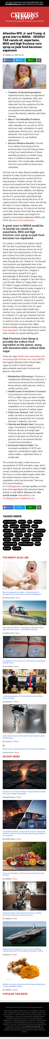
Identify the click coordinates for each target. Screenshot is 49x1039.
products (19, 535)
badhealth (25, 539)
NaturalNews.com (26, 495)
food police (36, 539)
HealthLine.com (27, 498)
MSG (29, 522)
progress (7, 539)
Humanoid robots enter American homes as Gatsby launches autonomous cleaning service (22, 914)
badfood (16, 539)
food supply (25, 526)
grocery (27, 535)
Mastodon (9, 60)
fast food (22, 522)
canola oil (7, 530)
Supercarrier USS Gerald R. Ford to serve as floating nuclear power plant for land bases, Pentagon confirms (23, 950)
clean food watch (10, 544)
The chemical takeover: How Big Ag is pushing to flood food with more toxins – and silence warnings (23, 629)
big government (19, 530)
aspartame (14, 526)
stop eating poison (26, 544)
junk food (37, 522)
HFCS (30, 530)
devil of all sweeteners (24, 220)
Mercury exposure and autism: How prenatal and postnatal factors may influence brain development (22, 593)
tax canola (16, 548)
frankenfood (37, 535)
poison (34, 526)
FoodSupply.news (13, 486)
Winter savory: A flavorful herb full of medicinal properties (24, 749)
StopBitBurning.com (13, 4)
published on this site (32, 1026)
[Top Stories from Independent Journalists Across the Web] (24, 23)
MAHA (38, 544)
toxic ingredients (10, 522)
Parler (20, 60)
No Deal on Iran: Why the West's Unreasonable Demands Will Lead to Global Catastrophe (24, 793)
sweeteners (8, 535)
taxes (5, 526)
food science (40, 530)
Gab (31, 60)
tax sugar (7, 548)
